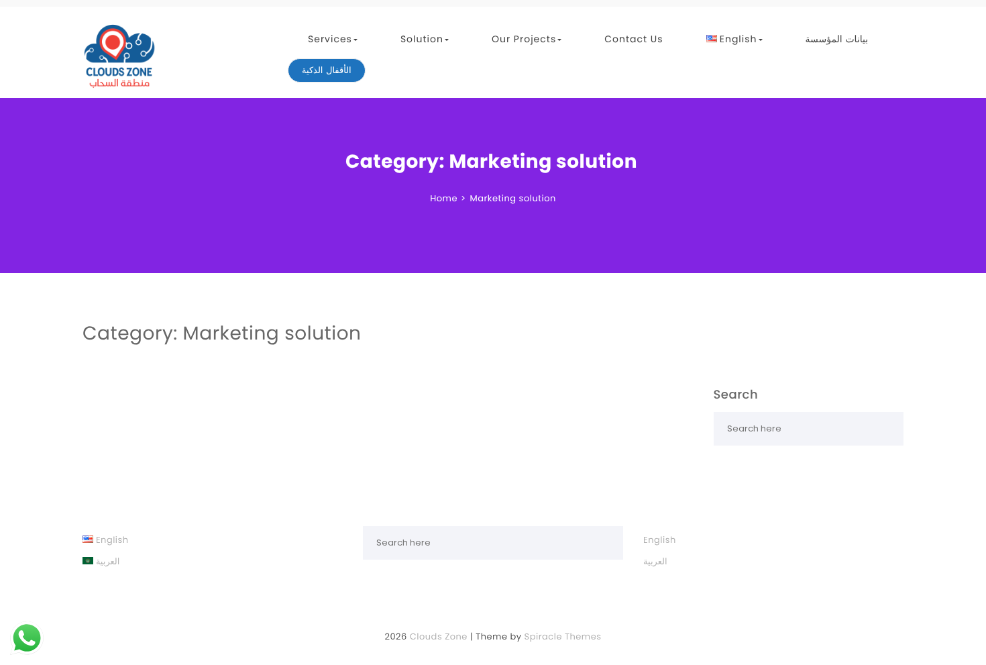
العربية (655, 561)
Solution (421, 39)
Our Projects (524, 39)
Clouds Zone (439, 636)
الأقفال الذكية (326, 70)
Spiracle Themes (563, 636)
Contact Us (633, 39)
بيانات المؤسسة (837, 39)
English (659, 539)
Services (330, 39)
